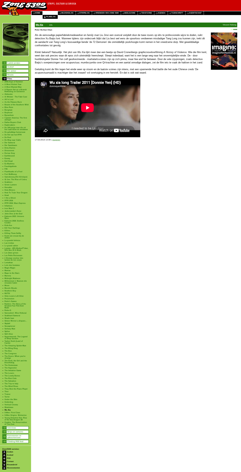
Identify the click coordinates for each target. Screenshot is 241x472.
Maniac (8, 270)
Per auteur (11, 71)
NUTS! (7, 293)
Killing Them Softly (13, 233)
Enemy (7, 158)
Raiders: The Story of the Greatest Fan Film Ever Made (15, 306)
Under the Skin (11, 399)
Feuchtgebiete (11, 166)
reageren (56, 140)
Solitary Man (10, 329)
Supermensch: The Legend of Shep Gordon (16, 337)
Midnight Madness (12, 278)
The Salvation (10, 381)
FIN (6, 169)
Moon (7, 285)
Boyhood (8, 113)
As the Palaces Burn (13, 102)
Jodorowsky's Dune (13, 211)
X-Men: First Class (12, 413)
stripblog (84, 13)
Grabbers (8, 182)
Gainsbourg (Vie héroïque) (16, 177)
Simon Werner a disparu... (16, 321)
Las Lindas (9, 243)
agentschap (195, 13)
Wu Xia (8, 410)
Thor (7, 391)
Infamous (8, 206)
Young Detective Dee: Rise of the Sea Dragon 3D (16, 419)
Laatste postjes (13, 63)
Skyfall (7, 323)
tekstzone (146, 13)
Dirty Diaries (10, 148)
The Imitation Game (13, 370)
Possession (9, 299)
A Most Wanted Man (13, 87)
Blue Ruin (9, 107)
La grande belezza (12, 240)
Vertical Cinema (11, 405)
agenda (161, 13)
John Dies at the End (13, 214)
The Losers (9, 373)
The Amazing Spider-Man (15, 346)
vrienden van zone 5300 (107, 13)
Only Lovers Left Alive (14, 296)
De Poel (8, 137)
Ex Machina (9, 164)
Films (9, 79)
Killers (7, 231)
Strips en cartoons (15, 432)
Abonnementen (13, 468)
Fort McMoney (11, 174)
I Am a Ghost (10, 198)
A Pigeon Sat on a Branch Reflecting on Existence (16, 90)
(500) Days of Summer (14, 82)
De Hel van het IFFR (13, 135)
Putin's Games (11, 301)
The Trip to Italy (11, 384)
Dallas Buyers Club (13, 122)
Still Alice (9, 334)
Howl (7, 195)
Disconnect (9, 151)
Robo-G (8, 310)
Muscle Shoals (11, 288)
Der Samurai (10, 143)
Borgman (8, 110)
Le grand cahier (11, 246)
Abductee (9, 94)
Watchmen (9, 407)
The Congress (11, 354)
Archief (10, 67)
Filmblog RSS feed (15, 441)
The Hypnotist (11, 368)
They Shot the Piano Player (16, 389)
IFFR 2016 (9, 201)
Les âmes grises (11, 253)
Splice (7, 331)
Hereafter (8, 187)
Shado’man (9, 318)
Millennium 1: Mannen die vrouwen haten (16, 282)
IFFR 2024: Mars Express (15, 203)
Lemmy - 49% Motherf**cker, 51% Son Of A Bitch (16, 249)
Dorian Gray (10, 153)
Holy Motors (10, 190)
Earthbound (10, 156)
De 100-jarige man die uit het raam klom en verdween (16, 128)
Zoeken (10, 452)
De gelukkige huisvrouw (15, 132)
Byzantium (9, 115)
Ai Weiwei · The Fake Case (16, 97)
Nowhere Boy (10, 291)
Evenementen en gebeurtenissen (14, 437)
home (37, 13)
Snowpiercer (10, 326)
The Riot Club (11, 378)
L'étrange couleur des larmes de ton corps (14, 259)
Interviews (11, 428)
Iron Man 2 (9, 208)
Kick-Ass (8, 225)
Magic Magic (10, 268)
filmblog (51, 17)
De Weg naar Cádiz (13, 140)
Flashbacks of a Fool (13, 172)
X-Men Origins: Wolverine (16, 415)
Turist (7, 397)
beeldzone (129, 13)
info (51, 25)
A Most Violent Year (13, 84)
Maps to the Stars (12, 273)
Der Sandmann (11, 145)
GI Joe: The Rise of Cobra (16, 179)
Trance (7, 394)
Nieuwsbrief (12, 465)
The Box (8, 351)
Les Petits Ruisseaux (13, 255)
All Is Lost (9, 99)
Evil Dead (9, 161)
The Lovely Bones (12, 376)
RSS (9, 458)
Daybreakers (10, 125)
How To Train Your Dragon (16, 193)
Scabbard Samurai (12, 316)
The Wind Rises (11, 386)
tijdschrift (177, 13)
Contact (10, 461)
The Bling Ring (11, 348)
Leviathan (9, 263)
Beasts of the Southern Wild (17, 105)
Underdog (9, 402)
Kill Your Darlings (12, 228)
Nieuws (10, 75)
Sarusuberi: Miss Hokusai (16, 313)
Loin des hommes (12, 265)
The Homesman (11, 365)
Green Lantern (11, 185)
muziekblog (67, 13)
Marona (8, 276)
